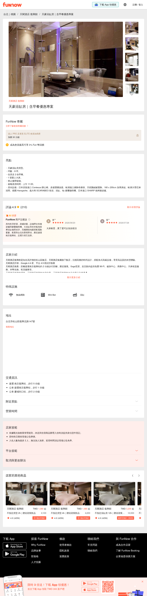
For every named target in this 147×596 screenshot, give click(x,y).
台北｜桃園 (9, 14)
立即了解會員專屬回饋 (16, 125)
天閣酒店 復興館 (29, 14)
